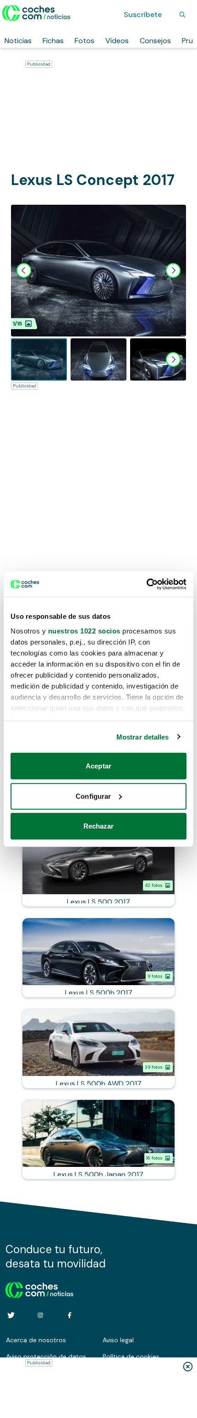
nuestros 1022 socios (84, 630)
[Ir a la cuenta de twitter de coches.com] (11, 1315)
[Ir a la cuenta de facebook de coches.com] (69, 1315)
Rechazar (98, 826)
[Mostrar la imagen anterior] (23, 270)
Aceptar (98, 766)
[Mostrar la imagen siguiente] (173, 270)
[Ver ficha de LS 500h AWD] (98, 1048)
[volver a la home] (39, 1288)
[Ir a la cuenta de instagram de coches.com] (40, 1315)
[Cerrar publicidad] (188, 1366)
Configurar (93, 796)
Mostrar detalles (142, 736)
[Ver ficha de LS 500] (98, 866)
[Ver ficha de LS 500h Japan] (98, 1139)
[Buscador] (182, 15)
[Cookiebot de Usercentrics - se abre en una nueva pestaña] (146, 584)
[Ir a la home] (36, 13)
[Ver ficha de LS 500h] (98, 957)
